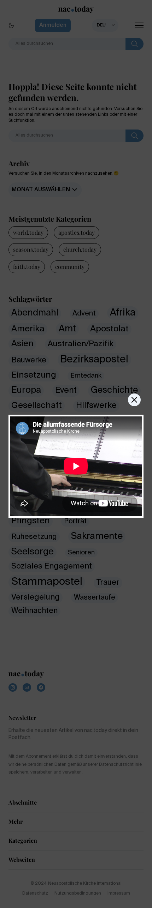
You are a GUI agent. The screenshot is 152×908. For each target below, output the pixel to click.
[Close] (134, 399)
